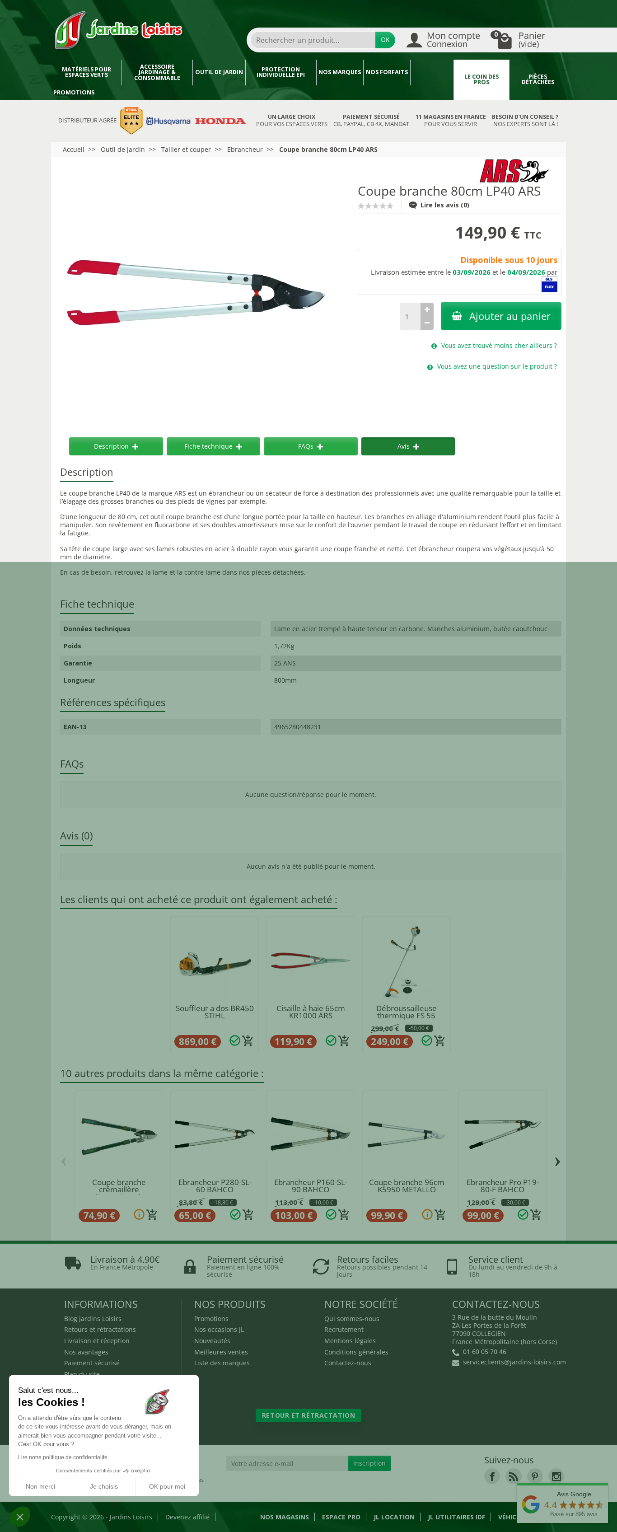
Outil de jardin (219, 72)
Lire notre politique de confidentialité (63, 1457)
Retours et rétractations (100, 1329)
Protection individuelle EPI (281, 72)
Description (111, 446)
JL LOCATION (394, 1517)
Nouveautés (212, 1340)
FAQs (305, 446)
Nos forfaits (387, 72)
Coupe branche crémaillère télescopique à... (119, 1190)
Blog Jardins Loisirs (93, 1318)
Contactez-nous (347, 1363)
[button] (20, 1516)
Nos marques (339, 72)
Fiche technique (208, 446)
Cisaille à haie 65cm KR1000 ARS (310, 1012)
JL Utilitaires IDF (456, 1517)
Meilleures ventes (221, 1352)
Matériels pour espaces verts (86, 72)
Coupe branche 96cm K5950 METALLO (406, 1186)
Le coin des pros (481, 79)
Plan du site (82, 1374)
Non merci (40, 1486)
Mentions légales (350, 1340)
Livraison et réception (97, 1340)
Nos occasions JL (219, 1329)
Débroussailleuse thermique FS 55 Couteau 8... (406, 1016)
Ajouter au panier (510, 316)
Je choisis (104, 1486)
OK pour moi (167, 1486)
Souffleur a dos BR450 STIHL (215, 1012)
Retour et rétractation (308, 1415)
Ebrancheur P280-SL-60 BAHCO (215, 1186)
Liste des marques (222, 1363)
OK (385, 39)
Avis (403, 446)
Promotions (73, 92)
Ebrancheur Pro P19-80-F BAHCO (503, 1186)
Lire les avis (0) (445, 205)
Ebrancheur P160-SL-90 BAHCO (310, 1186)
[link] (492, 1476)
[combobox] (313, 40)
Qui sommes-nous (351, 1318)
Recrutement (344, 1329)
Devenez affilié (187, 1517)
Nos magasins (284, 1517)
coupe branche (188, 516)
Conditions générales (356, 1352)
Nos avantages (86, 1352)
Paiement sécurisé (92, 1363)
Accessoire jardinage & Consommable (157, 72)
